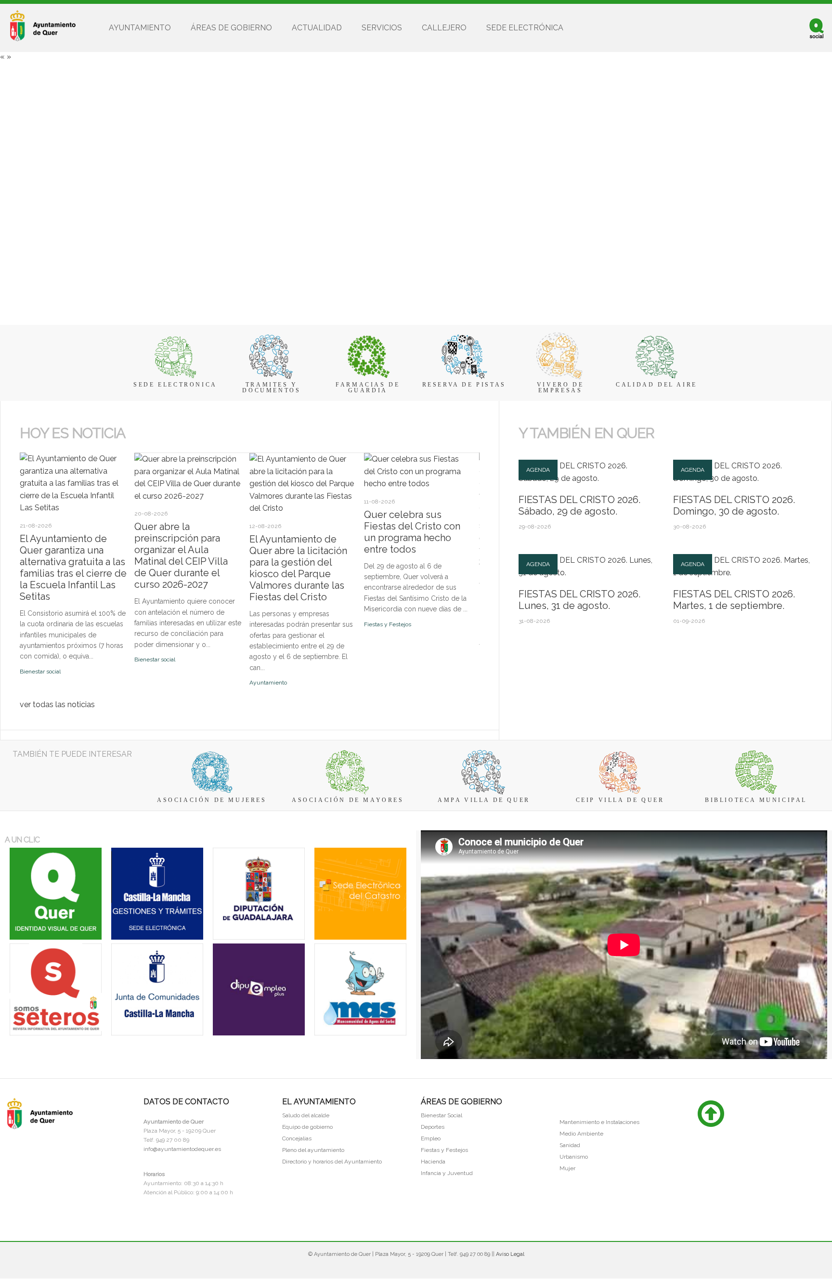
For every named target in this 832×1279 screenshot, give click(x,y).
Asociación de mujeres (212, 800)
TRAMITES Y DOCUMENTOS (271, 387)
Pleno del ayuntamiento (313, 1150)
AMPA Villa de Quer (484, 800)
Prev (25, 449)
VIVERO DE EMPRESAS (560, 387)
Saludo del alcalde (305, 1115)
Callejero (444, 27)
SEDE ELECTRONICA (175, 384)
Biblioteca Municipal (756, 800)
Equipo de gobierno (307, 1127)
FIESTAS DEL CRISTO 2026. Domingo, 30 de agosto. (734, 505)
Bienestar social (40, 671)
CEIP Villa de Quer (620, 800)
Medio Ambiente (581, 1133)
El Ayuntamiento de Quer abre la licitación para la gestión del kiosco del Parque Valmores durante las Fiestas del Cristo (298, 568)
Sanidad (569, 1145)
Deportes (432, 1127)
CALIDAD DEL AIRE (656, 384)
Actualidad (317, 27)
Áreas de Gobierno (231, 27)
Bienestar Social (441, 1115)
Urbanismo (573, 1156)
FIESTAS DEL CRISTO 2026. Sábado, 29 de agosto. (579, 505)
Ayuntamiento (140, 27)
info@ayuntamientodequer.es (182, 1149)
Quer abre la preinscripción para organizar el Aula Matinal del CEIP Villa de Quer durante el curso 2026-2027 (181, 555)
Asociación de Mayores (348, 800)
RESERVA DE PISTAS (464, 384)
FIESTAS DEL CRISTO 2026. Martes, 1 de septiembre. (734, 599)
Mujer (567, 1168)
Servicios (382, 27)
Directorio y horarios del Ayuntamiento (332, 1161)
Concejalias (297, 1138)
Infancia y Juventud (447, 1173)
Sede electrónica (524, 27)
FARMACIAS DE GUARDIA (368, 387)
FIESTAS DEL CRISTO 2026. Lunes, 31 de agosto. (579, 599)
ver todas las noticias (57, 704)
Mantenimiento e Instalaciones (599, 1122)
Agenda (538, 469)
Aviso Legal (510, 1254)
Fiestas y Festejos (387, 624)
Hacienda (433, 1161)
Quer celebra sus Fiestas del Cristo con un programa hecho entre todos (412, 532)
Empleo (431, 1138)
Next (33, 449)
